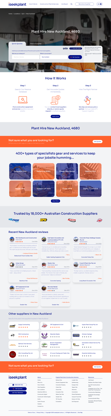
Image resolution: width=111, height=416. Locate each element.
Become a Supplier (84, 4)
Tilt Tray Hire (59, 399)
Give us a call (88, 53)
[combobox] (25, 57)
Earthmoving (75, 382)
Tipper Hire (74, 387)
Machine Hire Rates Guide (94, 382)
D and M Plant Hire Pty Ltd (88, 263)
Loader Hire (75, 380)
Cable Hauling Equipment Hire (55, 257)
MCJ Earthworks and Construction (26, 238)
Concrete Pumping (60, 385)
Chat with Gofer (76, 48)
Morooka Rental (52, 287)
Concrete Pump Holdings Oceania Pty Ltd (90, 239)
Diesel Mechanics (76, 394)
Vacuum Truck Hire (76, 396)
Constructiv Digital (42, 394)
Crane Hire (58, 387)
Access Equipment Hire (62, 382)
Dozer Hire (58, 389)
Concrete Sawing (55, 281)
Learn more (55, 116)
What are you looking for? (18, 53)
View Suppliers (41, 387)
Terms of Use (31, 412)
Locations (17, 14)
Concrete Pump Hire (87, 257)
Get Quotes (97, 141)
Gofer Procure (41, 401)
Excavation (58, 401)
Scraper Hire (75, 385)
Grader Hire (23, 304)
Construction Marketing (94, 392)
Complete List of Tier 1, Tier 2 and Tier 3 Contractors (95, 389)
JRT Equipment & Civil (22, 287)
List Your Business (17, 392)
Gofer (39, 399)
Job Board (64, 4)
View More (55, 201)
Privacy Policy (40, 412)
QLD (23, 14)
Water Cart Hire (60, 394)
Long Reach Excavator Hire (87, 281)
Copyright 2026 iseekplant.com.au (55, 412)
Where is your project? (46, 53)
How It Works (33, 4)
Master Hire (51, 263)
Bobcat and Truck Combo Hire (23, 256)
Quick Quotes (17, 44)
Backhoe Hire (23, 281)
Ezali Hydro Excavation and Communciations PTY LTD (56, 239)
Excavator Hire (59, 392)
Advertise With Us (42, 392)
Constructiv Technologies (44, 396)
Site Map (80, 412)
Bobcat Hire (59, 380)
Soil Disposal (75, 401)
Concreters (75, 392)
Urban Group (20, 263)
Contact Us (40, 406)
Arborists (74, 389)
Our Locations (41, 389)
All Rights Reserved (70, 412)
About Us (40, 382)
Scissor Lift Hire (76, 399)
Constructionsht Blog (93, 398)
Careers (40, 404)
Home (10, 14)
